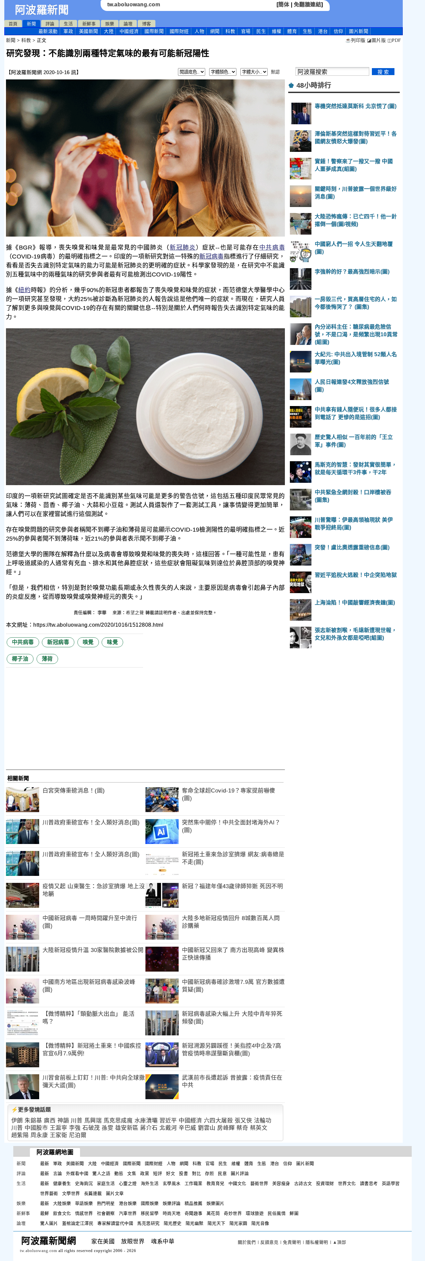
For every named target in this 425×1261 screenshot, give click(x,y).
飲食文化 (62, 1213)
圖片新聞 (305, 1163)
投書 (183, 1173)
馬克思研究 (148, 1223)
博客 (146, 23)
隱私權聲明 (316, 1242)
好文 (170, 1173)
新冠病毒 (211, 256)
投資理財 (325, 1183)
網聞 (215, 31)
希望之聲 (135, 612)
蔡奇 (242, 1128)
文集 (131, 1173)
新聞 (31, 23)
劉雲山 (206, 1128)
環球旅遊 (255, 1213)
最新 (48, 31)
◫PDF (394, 40)
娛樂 (109, 23)
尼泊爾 (78, 1135)
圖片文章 (115, 1193)
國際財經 (179, 31)
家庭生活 (106, 1183)
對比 (196, 1173)
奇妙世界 (233, 1213)
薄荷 (47, 659)
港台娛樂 (128, 1203)
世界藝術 (49, 1193)
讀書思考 (369, 1183)
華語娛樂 (84, 1203)
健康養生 (62, 1183)
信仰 (338, 31)
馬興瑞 (93, 1120)
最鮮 (44, 1213)
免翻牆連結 (307, 4)
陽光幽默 (195, 1223)
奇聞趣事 (194, 1213)
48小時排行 (314, 85)
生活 (68, 23)
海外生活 (150, 1183)
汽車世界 (128, 1213)
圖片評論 (240, 1173)
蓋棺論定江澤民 (78, 1223)
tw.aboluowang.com (133, 4)
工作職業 (194, 1183)
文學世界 (71, 1193)
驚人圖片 (49, 1223)
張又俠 (243, 1120)
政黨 (144, 1173)
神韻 (63, 1120)
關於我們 (247, 1242)
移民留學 (150, 1213)
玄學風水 (172, 1183)
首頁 (13, 23)
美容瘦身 (281, 1183)
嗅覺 (88, 642)
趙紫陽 (20, 1135)
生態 (307, 31)
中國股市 (36, 1128)
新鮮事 (89, 23)
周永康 (39, 1135)
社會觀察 (106, 1213)
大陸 (109, 31)
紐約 (24, 290)
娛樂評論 (172, 1203)
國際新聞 (154, 31)
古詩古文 (303, 1183)
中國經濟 (129, 31)
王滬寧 (58, 1128)
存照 (209, 1173)
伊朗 (17, 1120)
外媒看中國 (77, 1173)
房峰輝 (226, 1128)
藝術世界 (259, 1183)
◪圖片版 (376, 40)
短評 (157, 1173)
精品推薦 (194, 1203)
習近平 (168, 1120)
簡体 (283, 4)
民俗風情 (277, 1213)
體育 (292, 31)
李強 (75, 1128)
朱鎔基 (33, 1120)
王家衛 (58, 1135)
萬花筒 (213, 1213)
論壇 (128, 23)
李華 (103, 612)
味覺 (112, 642)
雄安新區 (126, 1128)
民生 (261, 31)
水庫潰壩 (146, 1120)
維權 (277, 31)
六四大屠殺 (218, 1120)
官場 (246, 31)
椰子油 (20, 659)
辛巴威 (187, 1128)
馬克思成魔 (118, 1120)
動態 (118, 1173)
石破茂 (91, 1128)
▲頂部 (339, 1242)
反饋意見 (269, 1242)
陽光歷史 (173, 1223)
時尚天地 (172, 1213)
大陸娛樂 (62, 1203)
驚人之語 (101, 1173)
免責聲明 (292, 1242)
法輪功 (263, 1120)
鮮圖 (294, 1213)
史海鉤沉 (84, 1183)
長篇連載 (93, 1193)
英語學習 (391, 1183)
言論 (57, 1173)
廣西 (49, 1120)
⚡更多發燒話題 (31, 1109)
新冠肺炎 (183, 247)
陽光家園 (238, 1223)
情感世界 (84, 1213)
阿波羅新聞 (42, 10)
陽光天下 (216, 1223)
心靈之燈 (128, 1183)
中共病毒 (272, 247)
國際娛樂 (150, 1203)
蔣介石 (149, 1128)
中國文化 (237, 1183)
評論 (49, 23)
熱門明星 (106, 1203)
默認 (275, 71)
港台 (323, 31)
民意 (222, 1173)
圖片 (358, 31)
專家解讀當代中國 (115, 1223)
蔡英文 (259, 1128)
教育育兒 (215, 1183)
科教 (230, 31)
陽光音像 (260, 1223)
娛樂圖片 (215, 1203)
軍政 (68, 31)
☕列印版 (355, 40)
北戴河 (168, 1128)
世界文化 (347, 1183)
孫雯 (107, 1128)
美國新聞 (88, 31)
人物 (199, 31)
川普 (76, 1120)
